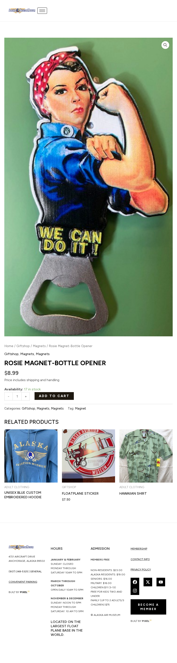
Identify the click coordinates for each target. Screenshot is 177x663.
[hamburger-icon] (42, 11)
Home (8, 346)
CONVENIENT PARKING (23, 581)
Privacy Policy (141, 569)
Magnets (39, 346)
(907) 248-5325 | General (25, 571)
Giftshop (23, 346)
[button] (165, 45)
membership (139, 548)
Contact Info (140, 559)
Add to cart (54, 396)
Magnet (80, 408)
